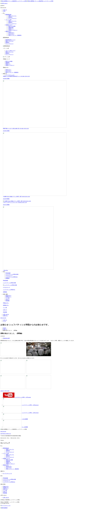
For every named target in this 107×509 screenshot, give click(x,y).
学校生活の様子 (6, 338)
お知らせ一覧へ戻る (4, 390)
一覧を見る (5, 270)
